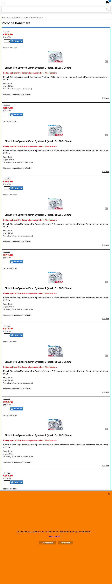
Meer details (54, 536)
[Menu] (3, 3)
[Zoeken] (107, 9)
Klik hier (105, 98)
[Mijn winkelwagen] (107, 3)
